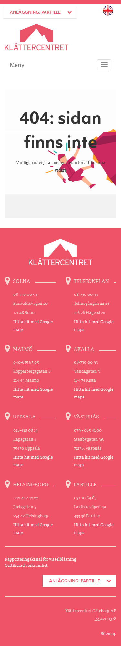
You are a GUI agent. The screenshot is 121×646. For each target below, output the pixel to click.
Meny (17, 64)
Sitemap (108, 633)
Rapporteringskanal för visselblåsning (40, 559)
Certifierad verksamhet (26, 565)
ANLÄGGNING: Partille (35, 12)
